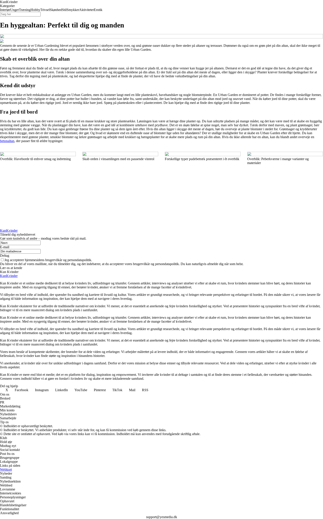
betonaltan (7, 141)
